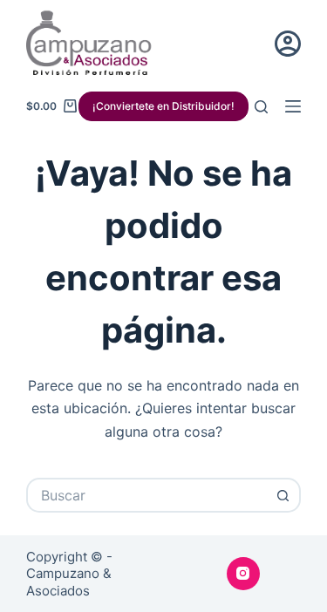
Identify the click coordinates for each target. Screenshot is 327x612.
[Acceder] (288, 44)
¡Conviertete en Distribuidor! (163, 105)
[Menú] (293, 106)
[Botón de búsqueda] (283, 495)
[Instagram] (243, 573)
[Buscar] (261, 106)
